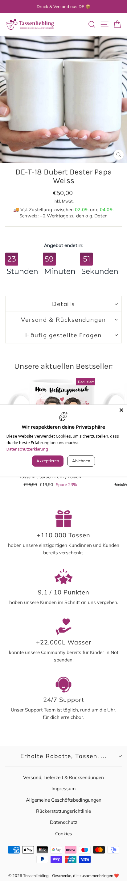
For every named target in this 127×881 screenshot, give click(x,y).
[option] (63, 6)
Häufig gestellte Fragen (63, 335)
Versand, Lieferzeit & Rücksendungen (63, 777)
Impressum (63, 788)
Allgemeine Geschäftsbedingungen (63, 800)
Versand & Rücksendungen (63, 319)
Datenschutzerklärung (27, 448)
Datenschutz (63, 822)
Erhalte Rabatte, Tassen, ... (63, 756)
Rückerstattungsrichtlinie (63, 811)
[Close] (121, 410)
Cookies (63, 834)
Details (63, 304)
